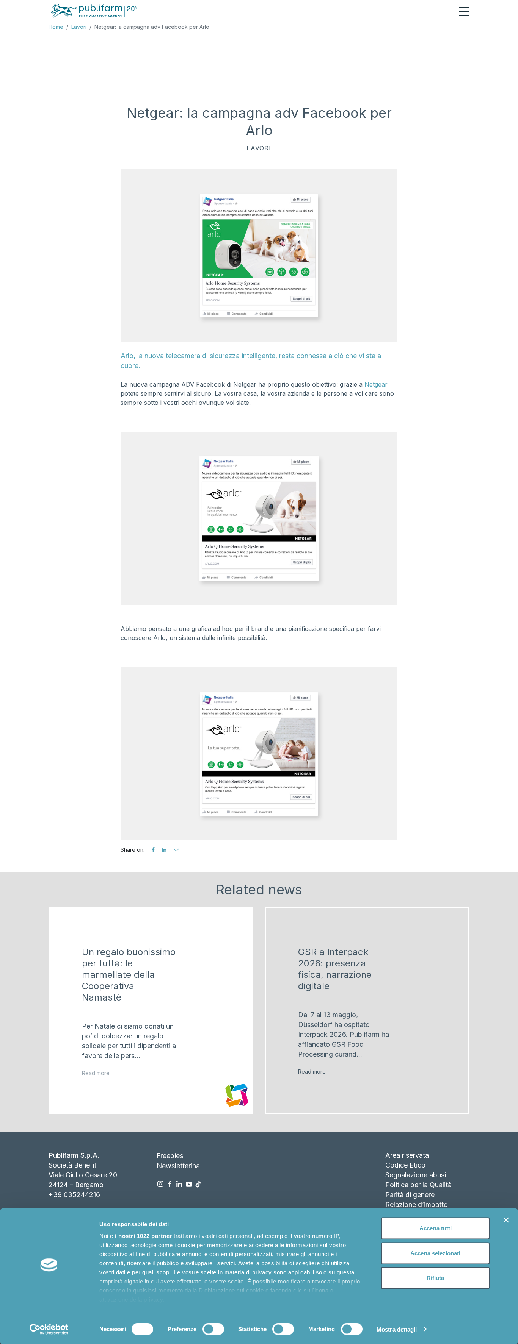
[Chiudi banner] (506, 1220)
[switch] (213, 1329)
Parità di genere (410, 1195)
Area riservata (407, 1155)
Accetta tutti (435, 1228)
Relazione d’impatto (416, 1204)
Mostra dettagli (397, 1329)
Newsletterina (178, 1166)
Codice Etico (405, 1165)
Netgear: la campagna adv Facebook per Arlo (151, 26)
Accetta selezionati (435, 1253)
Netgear (376, 384)
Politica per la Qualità (418, 1185)
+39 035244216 (74, 1195)
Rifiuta (435, 1278)
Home (56, 26)
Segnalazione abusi (415, 1175)
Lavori (78, 26)
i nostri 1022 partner (143, 1236)
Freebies (170, 1156)
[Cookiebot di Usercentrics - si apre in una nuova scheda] (49, 1329)
